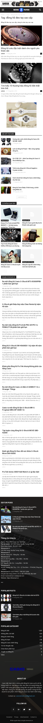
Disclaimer (9, 717)
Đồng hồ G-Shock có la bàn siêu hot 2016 (26, 595)
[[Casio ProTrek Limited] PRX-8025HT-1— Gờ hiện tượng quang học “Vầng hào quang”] (11, 214)
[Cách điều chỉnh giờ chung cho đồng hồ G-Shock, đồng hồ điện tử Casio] (6, 607)
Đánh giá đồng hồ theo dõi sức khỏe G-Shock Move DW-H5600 (20, 452)
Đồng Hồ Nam (5, 640)
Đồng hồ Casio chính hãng (8, 241)
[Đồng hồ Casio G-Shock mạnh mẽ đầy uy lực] (11, 256)
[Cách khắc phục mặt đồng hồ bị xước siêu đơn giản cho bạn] (6, 617)
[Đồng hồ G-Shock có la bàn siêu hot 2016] (6, 597)
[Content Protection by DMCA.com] (2, 582)
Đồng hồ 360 (5, 45)
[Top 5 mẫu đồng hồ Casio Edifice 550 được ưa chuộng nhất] (11, 235)
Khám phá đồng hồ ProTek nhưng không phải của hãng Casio (22, 367)
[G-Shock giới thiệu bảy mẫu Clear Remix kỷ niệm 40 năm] (6, 519)
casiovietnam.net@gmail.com (25, 696)
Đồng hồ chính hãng (28, 262)
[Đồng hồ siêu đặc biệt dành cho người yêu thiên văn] (21, 36)
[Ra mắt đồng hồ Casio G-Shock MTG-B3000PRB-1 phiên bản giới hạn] (6, 509)
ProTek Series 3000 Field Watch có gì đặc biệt (20, 472)
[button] (40, 10)
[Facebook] (13, 710)
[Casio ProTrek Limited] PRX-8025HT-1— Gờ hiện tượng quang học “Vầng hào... (10, 225)
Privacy (16, 717)
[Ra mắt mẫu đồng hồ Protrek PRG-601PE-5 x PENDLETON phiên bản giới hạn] (6, 529)
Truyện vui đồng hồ (7, 652)
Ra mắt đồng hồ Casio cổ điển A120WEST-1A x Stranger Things (21, 388)
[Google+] (19, 710)
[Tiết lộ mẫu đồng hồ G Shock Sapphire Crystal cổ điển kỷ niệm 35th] (6, 170)
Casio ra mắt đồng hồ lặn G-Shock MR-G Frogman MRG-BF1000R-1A (18, 409)
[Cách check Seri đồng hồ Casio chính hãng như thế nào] (6, 180)
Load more (21, 197)
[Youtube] (30, 710)
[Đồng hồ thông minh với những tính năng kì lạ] (32, 235)
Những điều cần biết (7, 634)
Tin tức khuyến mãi (6, 262)
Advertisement (24, 717)
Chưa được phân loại (7, 649)
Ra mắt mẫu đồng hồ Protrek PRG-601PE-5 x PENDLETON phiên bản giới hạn (20, 326)
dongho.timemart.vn (8, 277)
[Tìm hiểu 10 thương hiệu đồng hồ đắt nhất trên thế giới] (21, 73)
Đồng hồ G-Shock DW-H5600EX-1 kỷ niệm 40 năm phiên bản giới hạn (22, 347)
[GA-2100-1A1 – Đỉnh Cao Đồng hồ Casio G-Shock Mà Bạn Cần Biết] (6, 161)
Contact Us (33, 717)
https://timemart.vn (13, 578)
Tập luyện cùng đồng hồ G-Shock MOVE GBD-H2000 (20, 431)
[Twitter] (24, 710)
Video (3, 655)
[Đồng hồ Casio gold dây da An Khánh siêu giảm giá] (32, 214)
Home (2, 15)
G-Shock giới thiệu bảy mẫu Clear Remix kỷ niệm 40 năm (21, 305)
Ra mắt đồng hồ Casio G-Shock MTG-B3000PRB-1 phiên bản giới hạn (21, 282)
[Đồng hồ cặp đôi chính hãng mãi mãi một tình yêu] (32, 256)
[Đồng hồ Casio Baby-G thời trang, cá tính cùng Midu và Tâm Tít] (6, 190)
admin (3, 53)
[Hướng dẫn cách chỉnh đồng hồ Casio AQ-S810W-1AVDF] (6, 141)
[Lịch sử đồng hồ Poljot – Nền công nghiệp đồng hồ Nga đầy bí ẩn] (6, 151)
